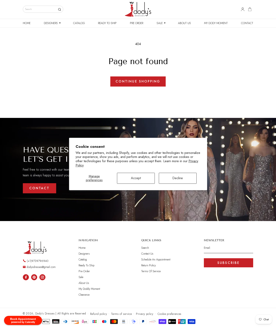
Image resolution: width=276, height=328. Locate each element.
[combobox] (43, 9)
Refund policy (98, 314)
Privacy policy (144, 314)
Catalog (83, 259)
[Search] (59, 9)
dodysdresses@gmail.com (41, 267)
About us (84, 283)
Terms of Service (151, 271)
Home (82, 248)
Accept (136, 178)
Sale (81, 277)
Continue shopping (138, 81)
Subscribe (228, 262)
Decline (177, 178)
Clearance (84, 295)
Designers (84, 254)
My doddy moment (89, 289)
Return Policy (148, 265)
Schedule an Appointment (155, 259)
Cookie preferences (170, 314)
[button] (51, 23)
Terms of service (121, 314)
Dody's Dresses (45, 313)
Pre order (84, 271)
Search (145, 248)
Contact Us (147, 254)
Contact (39, 188)
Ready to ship (86, 265)
